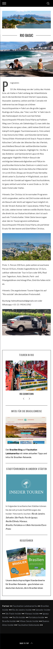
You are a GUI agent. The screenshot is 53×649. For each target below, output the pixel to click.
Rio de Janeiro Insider (22, 609)
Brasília (9, 525)
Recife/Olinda (12, 521)
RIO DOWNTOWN (27, 394)
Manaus (23, 521)
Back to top (24, 643)
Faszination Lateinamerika (25, 606)
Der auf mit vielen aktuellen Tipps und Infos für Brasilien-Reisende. (26, 453)
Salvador (10, 517)
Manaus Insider (32, 613)
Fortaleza (17, 525)
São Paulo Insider (13, 613)
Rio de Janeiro (38, 513)
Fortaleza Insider (37, 617)
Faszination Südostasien (28, 625)
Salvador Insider (42, 609)
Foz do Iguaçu (30, 517)
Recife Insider (19, 617)
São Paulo (19, 517)
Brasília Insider (9, 621)
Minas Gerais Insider (29, 621)
